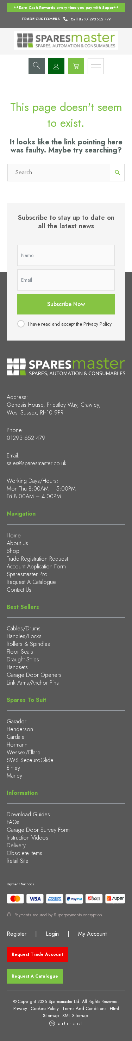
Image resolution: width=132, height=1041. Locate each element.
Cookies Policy (45, 1008)
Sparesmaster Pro (27, 574)
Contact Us (19, 590)
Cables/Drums (23, 628)
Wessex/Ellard (23, 752)
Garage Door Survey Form (38, 830)
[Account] (56, 66)
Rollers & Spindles (28, 644)
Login (52, 934)
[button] (37, 66)
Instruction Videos (27, 838)
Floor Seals (20, 652)
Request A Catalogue (31, 582)
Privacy (20, 1008)
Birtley (13, 768)
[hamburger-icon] (96, 66)
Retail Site (18, 861)
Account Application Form (36, 566)
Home (14, 535)
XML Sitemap (75, 1015)
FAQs (13, 822)
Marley (14, 776)
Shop (13, 551)
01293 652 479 (26, 438)
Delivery (16, 845)
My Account (92, 934)
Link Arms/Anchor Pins (33, 683)
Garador (16, 721)
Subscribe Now (66, 304)
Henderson (20, 729)
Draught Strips (23, 659)
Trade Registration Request (37, 559)
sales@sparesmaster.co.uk (37, 463)
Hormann (17, 745)
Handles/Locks (24, 636)
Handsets (17, 667)
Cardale (16, 737)
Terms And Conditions (84, 1008)
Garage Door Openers (34, 675)
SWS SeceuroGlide (30, 760)
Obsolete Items (24, 853)
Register (16, 934)
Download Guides (28, 814)
